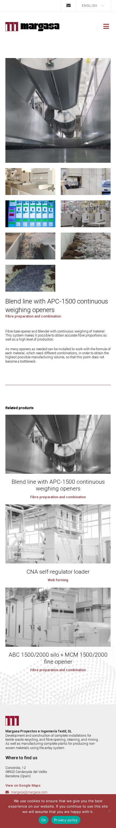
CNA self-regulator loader (58, 572)
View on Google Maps (22, 785)
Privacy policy (66, 820)
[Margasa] (32, 26)
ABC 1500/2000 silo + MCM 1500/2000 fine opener (58, 658)
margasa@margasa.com (29, 792)
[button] (93, 5)
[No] (109, 811)
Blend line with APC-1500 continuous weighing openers (58, 485)
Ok (43, 820)
